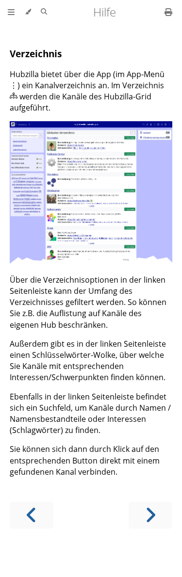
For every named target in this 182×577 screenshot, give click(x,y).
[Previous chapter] (31, 515)
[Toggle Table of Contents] (11, 12)
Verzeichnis (36, 54)
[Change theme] (28, 12)
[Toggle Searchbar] (44, 12)
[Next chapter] (150, 515)
